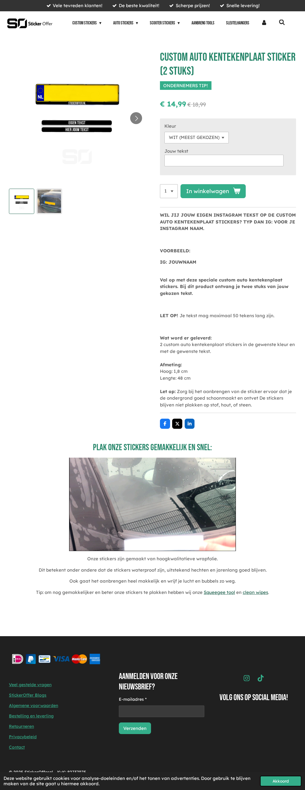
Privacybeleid (23, 736)
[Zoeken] (282, 22)
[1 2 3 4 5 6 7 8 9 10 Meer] (169, 191)
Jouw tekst (176, 151)
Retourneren (21, 726)
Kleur (170, 126)
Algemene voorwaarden (33, 705)
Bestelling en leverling (31, 716)
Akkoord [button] (281, 780)
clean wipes (255, 592)
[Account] (264, 23)
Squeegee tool (219, 592)
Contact (17, 747)
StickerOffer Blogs (27, 695)
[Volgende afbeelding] (136, 118)
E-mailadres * (133, 699)
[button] (21, 201)
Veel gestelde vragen (30, 684)
